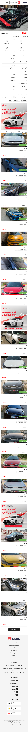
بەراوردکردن (14, 650)
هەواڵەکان (14, 656)
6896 (19, 666)
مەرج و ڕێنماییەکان (10, 725)
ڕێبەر (14, 648)
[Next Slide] (27, 18)
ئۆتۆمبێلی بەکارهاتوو (14, 645)
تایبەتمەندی (19, 725)
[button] (14, 18)
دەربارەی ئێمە (14, 658)
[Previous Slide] (0, 18)
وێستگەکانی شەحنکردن (14, 653)
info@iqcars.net (10, 666)
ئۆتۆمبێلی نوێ (14, 643)
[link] (14, 703)
